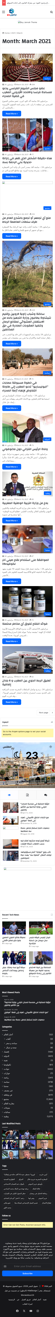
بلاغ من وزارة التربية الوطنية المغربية (25, 503)
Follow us (6, 1216)
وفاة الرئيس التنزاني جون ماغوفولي (25, 449)
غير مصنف (8, 1090)
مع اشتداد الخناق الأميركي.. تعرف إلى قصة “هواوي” (35, 819)
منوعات (7, 1108)
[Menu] (3, 13)
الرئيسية (11, 1299)
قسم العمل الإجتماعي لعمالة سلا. (26, 1203)
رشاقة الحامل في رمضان (38, 1193)
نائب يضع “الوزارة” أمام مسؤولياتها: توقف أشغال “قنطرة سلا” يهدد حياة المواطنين (36, 855)
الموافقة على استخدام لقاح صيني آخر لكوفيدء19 (25, 561)
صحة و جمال (11, 1047)
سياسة (6, 1082)
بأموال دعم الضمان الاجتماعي (14, 1184)
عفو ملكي (7, 1203)
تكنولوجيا (7, 1065)
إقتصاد (6, 1052)
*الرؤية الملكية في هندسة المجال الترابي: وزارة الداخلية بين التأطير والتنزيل (35, 807)
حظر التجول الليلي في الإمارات (15, 1193)
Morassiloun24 (27, 1295)
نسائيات (7, 1112)
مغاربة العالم (9, 1103)
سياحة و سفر (11, 1043)
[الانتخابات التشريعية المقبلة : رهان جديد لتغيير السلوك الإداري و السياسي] (45, 1144)
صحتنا (6, 1086)
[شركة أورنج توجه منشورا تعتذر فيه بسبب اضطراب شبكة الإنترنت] (10, 844)
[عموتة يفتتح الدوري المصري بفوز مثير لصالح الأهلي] (14, 928)
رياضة (6, 1078)
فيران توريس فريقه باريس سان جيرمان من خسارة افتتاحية (39, 940)
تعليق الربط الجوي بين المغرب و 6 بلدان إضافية (26, 682)
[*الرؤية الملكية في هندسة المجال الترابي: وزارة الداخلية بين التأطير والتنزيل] (10, 807)
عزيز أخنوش (42, 1198)
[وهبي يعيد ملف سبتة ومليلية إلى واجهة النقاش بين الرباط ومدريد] (10, 1154)
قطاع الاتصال (46, 1203)
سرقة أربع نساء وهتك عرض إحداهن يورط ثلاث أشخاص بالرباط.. (13, 970)
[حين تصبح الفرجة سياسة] (45, 1154)
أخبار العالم (8, 1034)
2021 (13, 33)
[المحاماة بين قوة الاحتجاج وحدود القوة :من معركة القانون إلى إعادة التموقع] (41, 958)
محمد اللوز (7, 1208)
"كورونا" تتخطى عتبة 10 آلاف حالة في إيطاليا (19, 1174)
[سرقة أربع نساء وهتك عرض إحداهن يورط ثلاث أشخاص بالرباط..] (14, 958)
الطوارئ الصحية (9, 1179)
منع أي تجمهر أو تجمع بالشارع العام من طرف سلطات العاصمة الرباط (26, 219)
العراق (21, 1179)
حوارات (7, 1073)
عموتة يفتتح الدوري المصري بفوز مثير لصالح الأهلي (14, 939)
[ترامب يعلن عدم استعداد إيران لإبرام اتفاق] (27, 1154)
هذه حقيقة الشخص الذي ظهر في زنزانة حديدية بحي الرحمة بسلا (27, 160)
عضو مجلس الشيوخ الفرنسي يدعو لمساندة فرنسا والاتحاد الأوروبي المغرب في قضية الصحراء (27, 92)
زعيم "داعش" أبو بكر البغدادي (14, 1198)
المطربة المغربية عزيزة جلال (37, 1179)
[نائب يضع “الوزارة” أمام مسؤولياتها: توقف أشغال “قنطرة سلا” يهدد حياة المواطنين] (10, 856)
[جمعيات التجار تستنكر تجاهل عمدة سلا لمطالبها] (10, 832)
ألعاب (8, 1039)
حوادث (6, 1069)
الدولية (6, 1056)
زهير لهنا (31, 1198)
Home (7, 33)
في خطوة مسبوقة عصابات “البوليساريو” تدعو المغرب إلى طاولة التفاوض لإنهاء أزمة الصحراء (25, 386)
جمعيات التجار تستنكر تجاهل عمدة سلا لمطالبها (35, 829)
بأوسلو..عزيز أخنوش (35, 1184)
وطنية (6, 1116)
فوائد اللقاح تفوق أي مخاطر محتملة (25, 623)
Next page (43, 712)
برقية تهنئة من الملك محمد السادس (16, 1189)
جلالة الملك (36, 1189)
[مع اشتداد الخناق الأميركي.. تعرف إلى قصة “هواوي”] (10, 820)
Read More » (12, 113)
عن (18, 1299)
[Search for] (51, 13)
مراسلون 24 (8, 84)
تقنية (6, 1060)
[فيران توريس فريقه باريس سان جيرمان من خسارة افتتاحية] (41, 928)
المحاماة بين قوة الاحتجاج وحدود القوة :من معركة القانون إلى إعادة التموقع (40, 970)
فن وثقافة (8, 1095)
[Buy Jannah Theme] (27, 22)
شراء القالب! (27, 1304)
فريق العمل (25, 1299)
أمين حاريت (43, 1174)
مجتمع (6, 1099)
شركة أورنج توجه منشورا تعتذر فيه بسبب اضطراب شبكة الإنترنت (35, 842)
